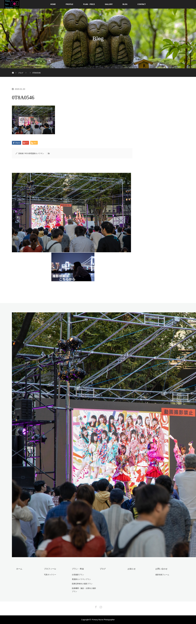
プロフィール (50, 568)
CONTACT (141, 4)
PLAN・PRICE (89, 4)
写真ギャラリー (50, 574)
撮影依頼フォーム (162, 574)
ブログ (103, 568)
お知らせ (132, 568)
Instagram (100, 606)
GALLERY (108, 4)
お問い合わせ (161, 568)
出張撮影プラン (78, 574)
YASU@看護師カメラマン (34, 153)
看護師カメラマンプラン (81, 579)
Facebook (95, 606)
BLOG (125, 4)
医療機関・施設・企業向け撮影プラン (84, 590)
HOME (53, 4)
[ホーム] (13, 69)
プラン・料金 (78, 568)
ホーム (19, 568)
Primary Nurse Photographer (103, 619)
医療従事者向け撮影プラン (82, 583)
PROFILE (69, 4)
